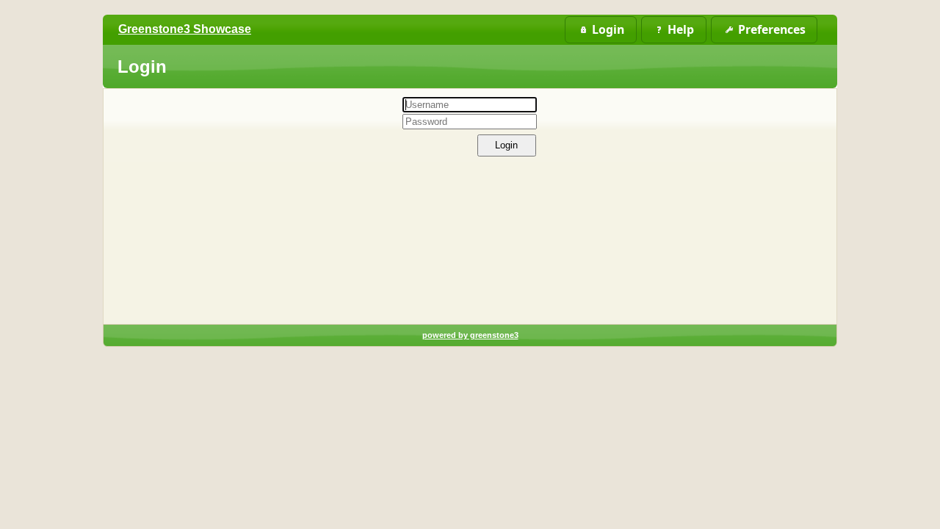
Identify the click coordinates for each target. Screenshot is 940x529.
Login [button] (608, 29)
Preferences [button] (772, 29)
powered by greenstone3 (470, 335)
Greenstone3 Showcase (184, 29)
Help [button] (681, 29)
